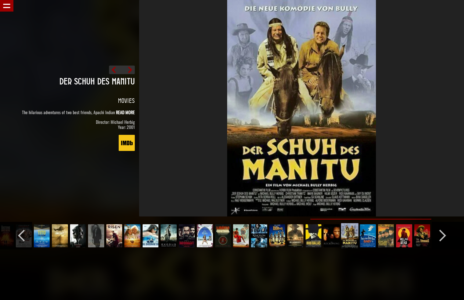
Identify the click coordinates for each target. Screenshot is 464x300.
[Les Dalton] (277, 235)
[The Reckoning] (115, 70)
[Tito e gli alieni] (42, 235)
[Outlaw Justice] (386, 235)
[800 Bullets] (313, 235)
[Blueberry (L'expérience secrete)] (295, 235)
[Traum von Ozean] (150, 235)
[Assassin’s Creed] (78, 235)
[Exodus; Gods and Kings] (168, 235)
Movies (126, 100)
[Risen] (114, 235)
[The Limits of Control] (223, 235)
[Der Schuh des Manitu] (350, 235)
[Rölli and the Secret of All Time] (132, 235)
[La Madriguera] (96, 235)
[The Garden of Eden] (241, 235)
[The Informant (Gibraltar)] (187, 235)
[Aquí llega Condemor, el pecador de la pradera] (422, 235)
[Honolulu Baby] (128, 70)
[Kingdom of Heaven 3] (259, 235)
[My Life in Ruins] (205, 235)
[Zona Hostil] (60, 235)
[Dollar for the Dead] (404, 235)
